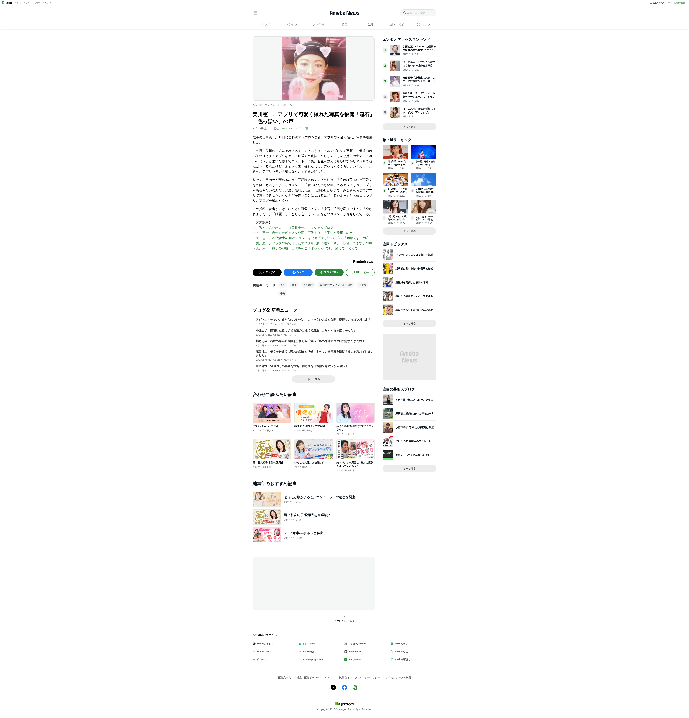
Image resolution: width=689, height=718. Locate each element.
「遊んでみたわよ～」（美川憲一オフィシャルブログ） (296, 227)
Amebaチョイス (265, 643)
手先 (282, 293)
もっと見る (313, 379)
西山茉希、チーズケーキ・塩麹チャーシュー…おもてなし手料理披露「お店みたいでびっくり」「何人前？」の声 (419, 98)
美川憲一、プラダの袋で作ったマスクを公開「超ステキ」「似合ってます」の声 (314, 243)
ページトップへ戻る (344, 620)
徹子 (294, 284)
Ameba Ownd (264, 651)
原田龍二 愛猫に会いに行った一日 (414, 413)
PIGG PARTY (354, 651)
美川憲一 (308, 284)
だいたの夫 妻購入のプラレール (413, 441)
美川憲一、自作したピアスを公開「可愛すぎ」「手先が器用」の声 (304, 232)
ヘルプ (329, 677)
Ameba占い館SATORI (313, 659)
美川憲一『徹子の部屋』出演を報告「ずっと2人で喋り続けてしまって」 (308, 248)
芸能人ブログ (658, 2)
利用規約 (344, 677)
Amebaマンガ (401, 651)
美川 (282, 284)
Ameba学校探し (402, 659)
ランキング (423, 24)
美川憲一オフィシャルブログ (336, 284)
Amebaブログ (401, 643)
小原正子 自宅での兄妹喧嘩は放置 (414, 427)
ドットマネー (309, 643)
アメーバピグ (309, 651)
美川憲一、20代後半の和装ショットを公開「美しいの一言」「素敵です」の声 (312, 238)
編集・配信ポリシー (308, 677)
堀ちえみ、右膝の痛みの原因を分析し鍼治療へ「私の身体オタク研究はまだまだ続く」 (312, 341)
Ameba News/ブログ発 (295, 128)
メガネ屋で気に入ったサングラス (414, 399)
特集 (344, 24)
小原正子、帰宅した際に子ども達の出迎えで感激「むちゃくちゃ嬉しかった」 (306, 330)
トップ (265, 24)
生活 (371, 24)
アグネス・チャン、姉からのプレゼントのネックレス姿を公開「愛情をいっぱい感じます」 (315, 320)
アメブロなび (354, 659)
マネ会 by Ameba (357, 643)
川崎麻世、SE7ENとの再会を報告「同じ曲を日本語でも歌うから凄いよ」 (303, 366)
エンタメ (292, 24)
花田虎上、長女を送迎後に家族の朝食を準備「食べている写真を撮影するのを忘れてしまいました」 (315, 353)
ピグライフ (262, 659)
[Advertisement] (285, 582)
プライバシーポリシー (367, 677)
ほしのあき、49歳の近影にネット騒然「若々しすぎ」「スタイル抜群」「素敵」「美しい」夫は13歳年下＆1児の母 (419, 114)
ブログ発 (318, 24)
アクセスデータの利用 (398, 677)
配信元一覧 (284, 677)
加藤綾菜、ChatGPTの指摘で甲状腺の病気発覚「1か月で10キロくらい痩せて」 (419, 50)
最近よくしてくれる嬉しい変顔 (413, 455)
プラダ (362, 284)
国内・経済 (397, 24)
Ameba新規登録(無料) (676, 2)
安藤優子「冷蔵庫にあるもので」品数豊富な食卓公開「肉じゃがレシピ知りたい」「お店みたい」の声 (419, 83)
